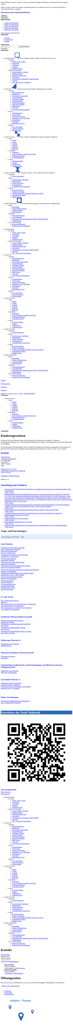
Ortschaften (15, 63)
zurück (8, 792)
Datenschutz (8, 992)
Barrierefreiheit (9, 994)
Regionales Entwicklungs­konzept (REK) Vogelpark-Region (30, 219)
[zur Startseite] (5, 33)
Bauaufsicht (15, 207)
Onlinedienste (16, 120)
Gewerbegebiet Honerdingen (21, 109)
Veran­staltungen (17, 185)
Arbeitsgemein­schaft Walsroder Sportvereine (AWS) (28, 193)
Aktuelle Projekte (17, 101)
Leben (10, 138)
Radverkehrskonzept (18, 103)
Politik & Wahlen (17, 74)
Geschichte (15, 65)
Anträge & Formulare (18, 116)
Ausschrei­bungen (17, 97)
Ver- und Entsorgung (14, 222)
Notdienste (15, 152)
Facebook (4, 387)
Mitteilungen (16, 94)
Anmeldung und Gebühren (14, 485)
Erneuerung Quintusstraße (20, 96)
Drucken (3, 792)
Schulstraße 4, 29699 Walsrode (10, 476)
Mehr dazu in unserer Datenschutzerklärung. (15, 12)
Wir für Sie (8, 255)
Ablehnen (4, 15)
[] (24, 47)
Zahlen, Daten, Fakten (19, 62)
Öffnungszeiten (16, 130)
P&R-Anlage (16, 106)
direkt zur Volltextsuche (12, 24)
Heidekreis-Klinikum (18, 156)
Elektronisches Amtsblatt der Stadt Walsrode (25, 79)
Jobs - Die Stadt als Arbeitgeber (21, 82)
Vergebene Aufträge (18, 99)
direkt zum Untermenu (11, 28)
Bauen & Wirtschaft (10, 355)
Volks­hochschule (17, 166)
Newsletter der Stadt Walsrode (20, 712)
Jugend (14, 142)
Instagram (4, 390)
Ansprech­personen (17, 128)
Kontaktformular (13, 961)
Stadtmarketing (16, 221)
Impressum (8, 991)
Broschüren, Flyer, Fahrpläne (21, 118)
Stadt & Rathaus (9, 229)
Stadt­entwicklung (17, 68)
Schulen (14, 163)
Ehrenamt (15, 149)
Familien (14, 144)
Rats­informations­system (19, 75)
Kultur (10, 178)
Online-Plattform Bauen (19, 209)
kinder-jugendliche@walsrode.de (13, 471)
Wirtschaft (11, 214)
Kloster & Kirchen (17, 183)
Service (10, 111)
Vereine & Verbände (18, 192)
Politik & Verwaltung (14, 70)
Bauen (10, 205)
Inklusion (15, 147)
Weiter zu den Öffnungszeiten (10, 986)
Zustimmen (5, 17)
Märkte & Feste (16, 197)
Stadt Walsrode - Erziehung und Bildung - (9, 457)
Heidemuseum (16, 181)
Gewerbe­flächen (17, 217)
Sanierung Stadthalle (18, 104)
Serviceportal (8, 39)
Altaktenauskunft (17, 210)
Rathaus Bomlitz (6, 472)
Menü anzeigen (5, 794)
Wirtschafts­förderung (18, 215)
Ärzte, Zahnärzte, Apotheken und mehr (24, 154)
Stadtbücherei (16, 164)
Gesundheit (11, 151)
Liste (22, 537)
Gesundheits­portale (18, 157)
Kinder (14, 140)
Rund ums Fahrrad (17, 190)
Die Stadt (11, 60)
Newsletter (15, 122)
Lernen (10, 159)
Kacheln (16, 537)
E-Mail (3, 961)
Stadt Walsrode (5, 954)
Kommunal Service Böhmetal (21, 226)
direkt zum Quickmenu (11, 23)
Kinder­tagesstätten (17, 161)
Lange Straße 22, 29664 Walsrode (15, 968)
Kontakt (7, 41)
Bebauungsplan (16, 212)
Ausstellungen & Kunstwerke (21, 186)
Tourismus (11, 174)
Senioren (14, 145)
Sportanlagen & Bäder (19, 195)
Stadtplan (15, 67)
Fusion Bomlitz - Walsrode (20, 72)
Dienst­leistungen (17, 113)
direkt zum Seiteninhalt (11, 30)
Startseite (7, 38)
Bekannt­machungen (18, 92)
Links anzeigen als (6, 537)
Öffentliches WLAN (18, 123)
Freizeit (10, 188)
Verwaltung (15, 77)
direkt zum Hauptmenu (11, 26)
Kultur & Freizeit (10, 329)
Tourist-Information (18, 176)
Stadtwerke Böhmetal (18, 224)
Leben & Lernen (10, 298)
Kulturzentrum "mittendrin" (20, 180)
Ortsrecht (15, 81)
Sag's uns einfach (17, 127)
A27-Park (15, 108)
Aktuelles (11, 91)
